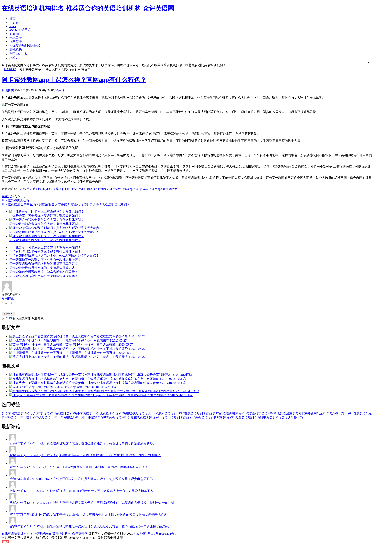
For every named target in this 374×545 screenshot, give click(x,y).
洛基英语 (15, 41)
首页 (12, 18)
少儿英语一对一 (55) (52, 417)
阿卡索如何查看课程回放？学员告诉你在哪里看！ (43, 272)
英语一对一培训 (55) (24, 417)
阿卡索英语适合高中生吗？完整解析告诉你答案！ (36, 204)
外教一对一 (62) (342, 413)
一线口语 (15, 37)
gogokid (14, 33)
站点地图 (140, 533)
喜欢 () (7, 196)
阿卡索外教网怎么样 (16, 200)
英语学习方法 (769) (15, 413)
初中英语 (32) (269, 417)
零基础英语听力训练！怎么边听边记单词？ (100, 204)
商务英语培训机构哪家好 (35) (215, 417)
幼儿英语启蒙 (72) (285, 413)
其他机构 (15, 49)
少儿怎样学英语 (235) (42, 413)
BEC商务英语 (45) (115, 417)
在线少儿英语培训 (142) (142, 413)
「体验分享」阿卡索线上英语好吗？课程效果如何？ (45, 247)
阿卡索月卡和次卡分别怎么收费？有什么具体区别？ (45, 251)
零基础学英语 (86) (261, 413)
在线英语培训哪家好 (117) (202, 413)
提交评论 (8, 313)
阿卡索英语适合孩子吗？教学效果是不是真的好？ (43, 263)
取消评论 (8, 298)
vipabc (13, 22)
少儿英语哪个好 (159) (111, 413)
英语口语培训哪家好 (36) (178, 417)
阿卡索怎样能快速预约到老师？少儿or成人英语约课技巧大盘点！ (54, 255)
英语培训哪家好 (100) (234, 413)
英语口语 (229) (67, 413)
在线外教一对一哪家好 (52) (84, 417)
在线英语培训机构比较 (25, 45)
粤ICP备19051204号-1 (162, 533)
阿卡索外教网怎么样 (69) (315, 413)
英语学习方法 (18, 53)
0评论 (60, 90)
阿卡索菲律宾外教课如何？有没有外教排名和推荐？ (45, 259)
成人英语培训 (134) (171, 413)
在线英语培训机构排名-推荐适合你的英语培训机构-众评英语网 (63, 189)
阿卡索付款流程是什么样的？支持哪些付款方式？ (43, 267)
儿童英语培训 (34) (247, 417)
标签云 (14, 58)
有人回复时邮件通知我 (28, 318)
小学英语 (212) (87, 413)
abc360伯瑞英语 (20, 30)
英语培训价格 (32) (290, 417)
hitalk (12, 26)
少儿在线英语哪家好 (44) (144, 417)
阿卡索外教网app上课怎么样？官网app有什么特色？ (74, 79)
